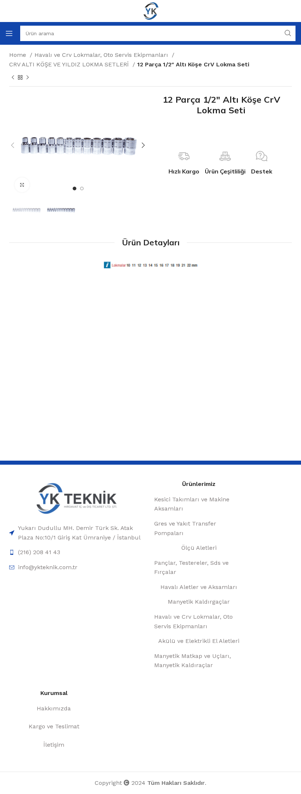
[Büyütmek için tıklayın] (22, 185)
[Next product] (27, 77)
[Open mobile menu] (9, 33)
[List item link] (78, 532)
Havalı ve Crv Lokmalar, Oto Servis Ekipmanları (102, 54)
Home (18, 54)
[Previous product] (13, 77)
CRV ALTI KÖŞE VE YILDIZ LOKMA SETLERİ (70, 64)
